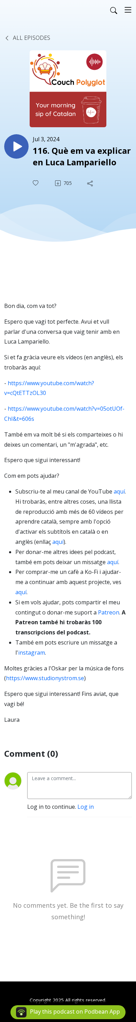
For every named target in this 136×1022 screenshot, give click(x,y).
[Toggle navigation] (128, 9)
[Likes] (36, 183)
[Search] (113, 10)
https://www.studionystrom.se (45, 678)
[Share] (90, 183)
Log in (85, 807)
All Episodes (31, 38)
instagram (31, 652)
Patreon (108, 612)
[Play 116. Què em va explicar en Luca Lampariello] (16, 146)
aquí (119, 491)
